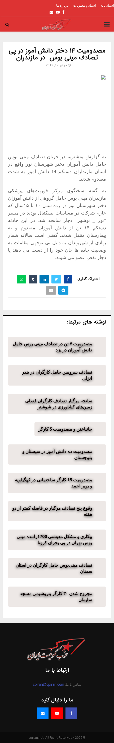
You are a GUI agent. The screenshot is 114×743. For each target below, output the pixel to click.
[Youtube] (57, 713)
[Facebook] (71, 713)
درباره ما (62, 5)
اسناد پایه (107, 5)
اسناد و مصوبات (84, 5)
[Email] (43, 713)
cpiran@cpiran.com (48, 684)
